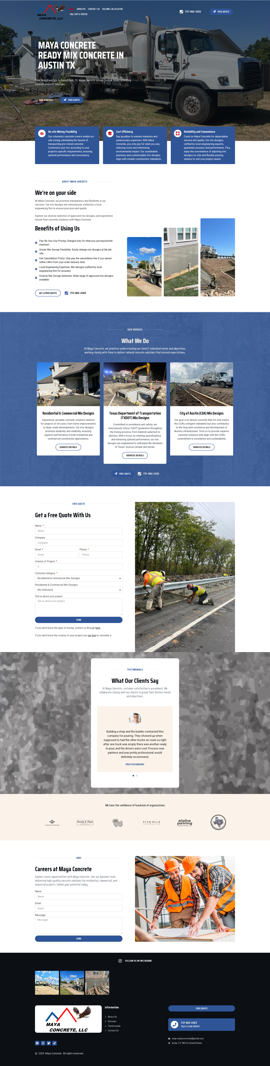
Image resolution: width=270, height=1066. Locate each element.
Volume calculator (112, 9)
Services (81, 9)
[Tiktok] (54, 1043)
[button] (133, 775)
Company (40, 537)
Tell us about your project (48, 596)
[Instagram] (43, 1043)
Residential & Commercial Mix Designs (56, 584)
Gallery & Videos (78, 14)
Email (38, 549)
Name (38, 525)
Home (71, 9)
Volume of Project (45, 561)
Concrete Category (45, 573)
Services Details (68, 447)
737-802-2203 (189, 1023)
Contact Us (94, 9)
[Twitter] (49, 1043)
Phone (83, 549)
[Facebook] (37, 1043)
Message (40, 915)
